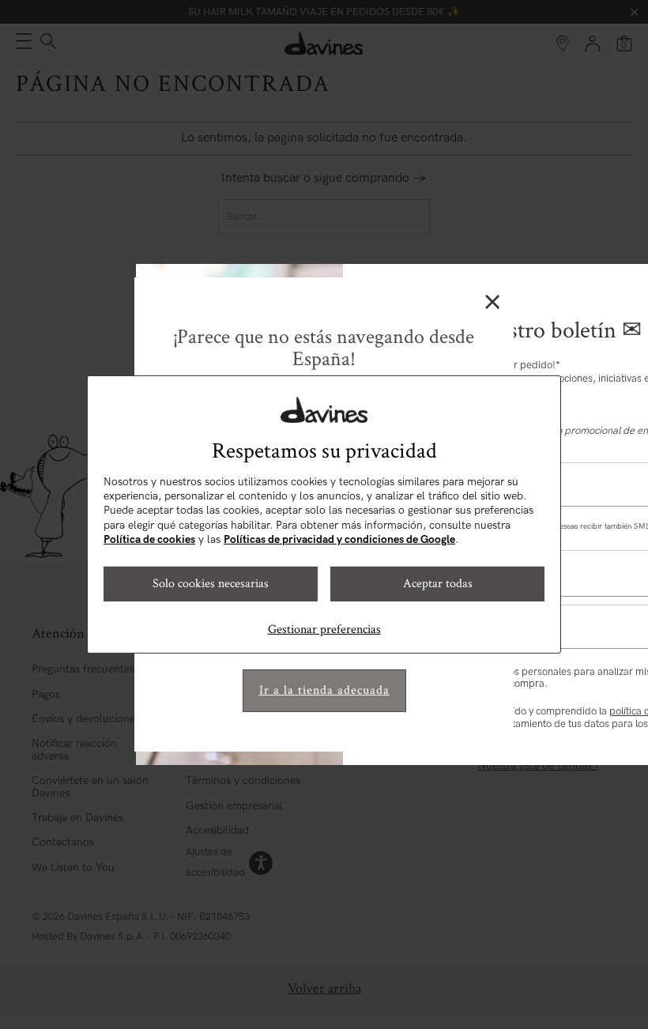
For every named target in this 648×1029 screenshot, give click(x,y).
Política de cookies (149, 539)
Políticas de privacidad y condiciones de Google (339, 539)
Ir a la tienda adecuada (324, 690)
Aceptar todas (438, 583)
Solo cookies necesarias (211, 583)
